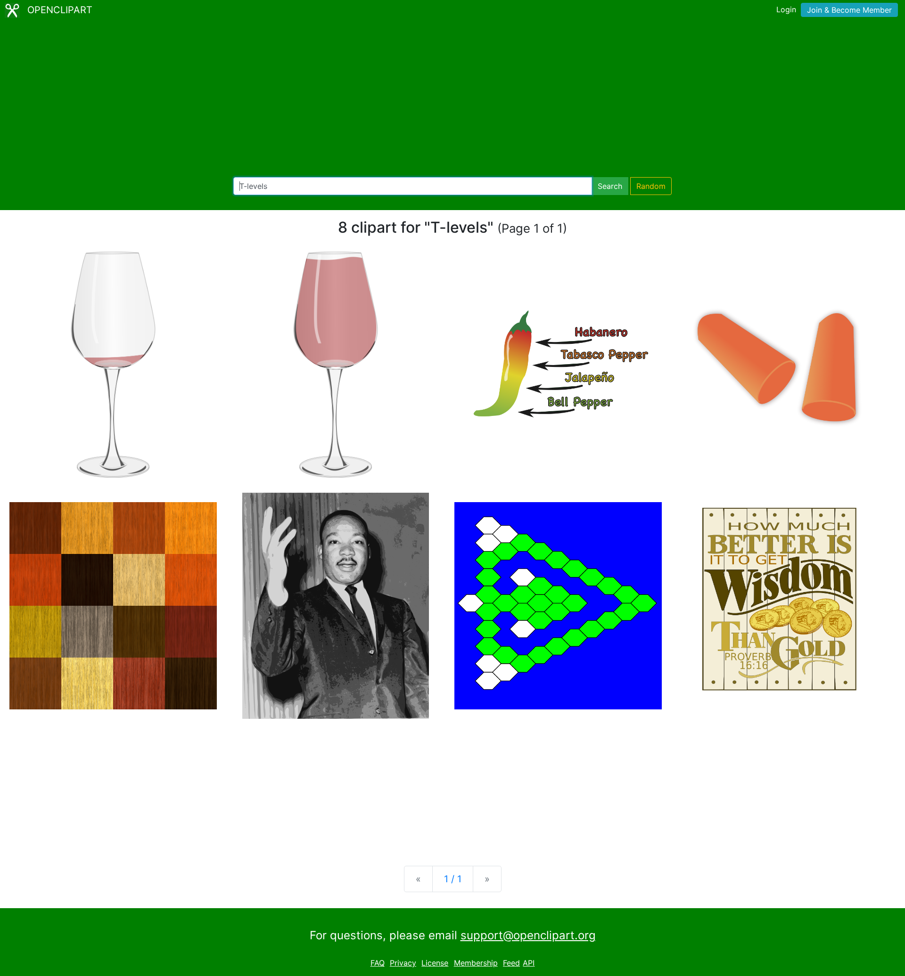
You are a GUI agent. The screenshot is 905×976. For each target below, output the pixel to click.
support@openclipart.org (528, 935)
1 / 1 (452, 879)
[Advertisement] (452, 99)
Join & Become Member (849, 10)
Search (610, 186)
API (529, 963)
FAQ (377, 963)
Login (786, 9)
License (434, 963)
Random (651, 186)
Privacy (403, 963)
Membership (476, 963)
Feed (511, 963)
